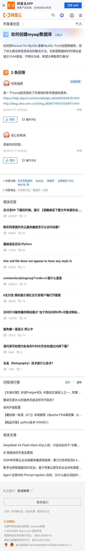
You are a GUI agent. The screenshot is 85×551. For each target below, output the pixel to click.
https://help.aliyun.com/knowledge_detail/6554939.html (41, 98)
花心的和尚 (18, 135)
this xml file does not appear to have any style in (37, 261)
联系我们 (42, 502)
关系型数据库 (25, 180)
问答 (45, 190)
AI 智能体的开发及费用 (18, 452)
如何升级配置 (12, 407)
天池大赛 (30, 511)
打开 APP (73, 5)
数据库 (50, 180)
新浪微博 (23, 491)
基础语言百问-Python (17, 244)
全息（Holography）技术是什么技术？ (28, 363)
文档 (6, 511)
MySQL (40, 180)
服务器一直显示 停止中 (18, 329)
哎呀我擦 (17, 83)
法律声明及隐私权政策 (16, 526)
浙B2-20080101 (43, 535)
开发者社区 (24, 190)
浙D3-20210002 (41, 540)
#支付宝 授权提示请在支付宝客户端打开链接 (32, 295)
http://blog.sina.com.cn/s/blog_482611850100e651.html (41, 103)
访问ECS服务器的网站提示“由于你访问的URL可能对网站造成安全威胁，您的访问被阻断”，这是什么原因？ (42, 312)
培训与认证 (43, 511)
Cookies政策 (38, 526)
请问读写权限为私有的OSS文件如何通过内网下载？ (36, 346)
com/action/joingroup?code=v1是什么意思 (32, 278)
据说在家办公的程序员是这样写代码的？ (29, 400)
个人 (78, 23)
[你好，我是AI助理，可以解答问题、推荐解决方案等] (62, 15)
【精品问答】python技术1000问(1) (25, 422)
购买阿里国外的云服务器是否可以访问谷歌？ (32, 227)
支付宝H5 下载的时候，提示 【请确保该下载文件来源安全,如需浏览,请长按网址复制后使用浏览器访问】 (42, 210)
